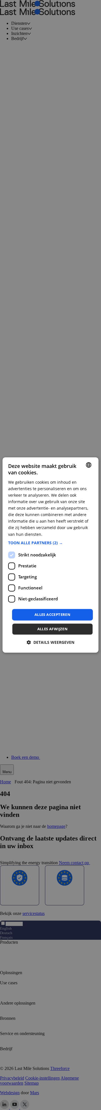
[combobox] (88, 465)
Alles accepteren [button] (52, 614)
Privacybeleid (55, 534)
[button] (50, 542)
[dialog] (50, 555)
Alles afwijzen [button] (52, 629)
